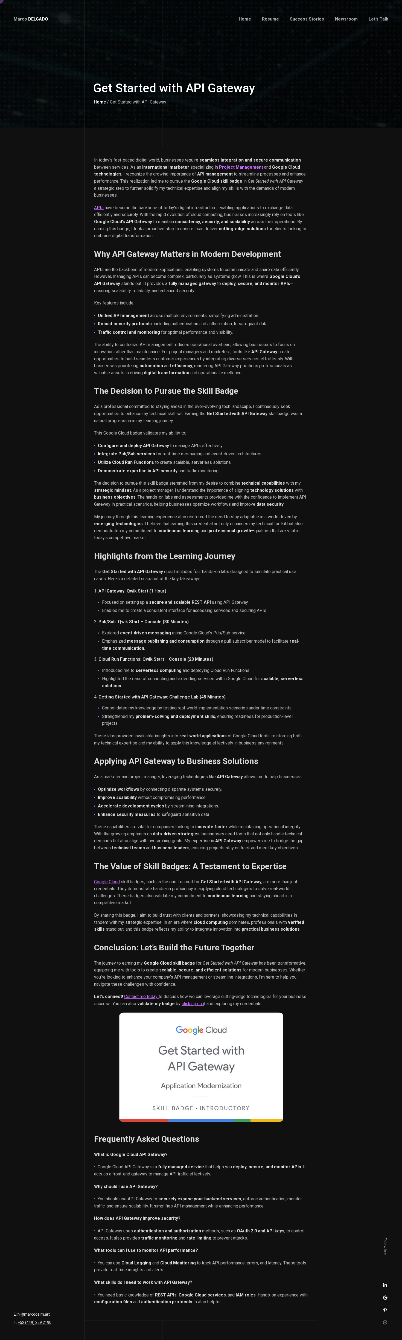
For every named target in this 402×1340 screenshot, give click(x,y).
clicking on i (193, 1003)
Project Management (241, 167)
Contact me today (141, 996)
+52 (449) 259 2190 (34, 1322)
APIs (99, 207)
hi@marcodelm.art (34, 1314)
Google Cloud (107, 881)
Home (100, 102)
